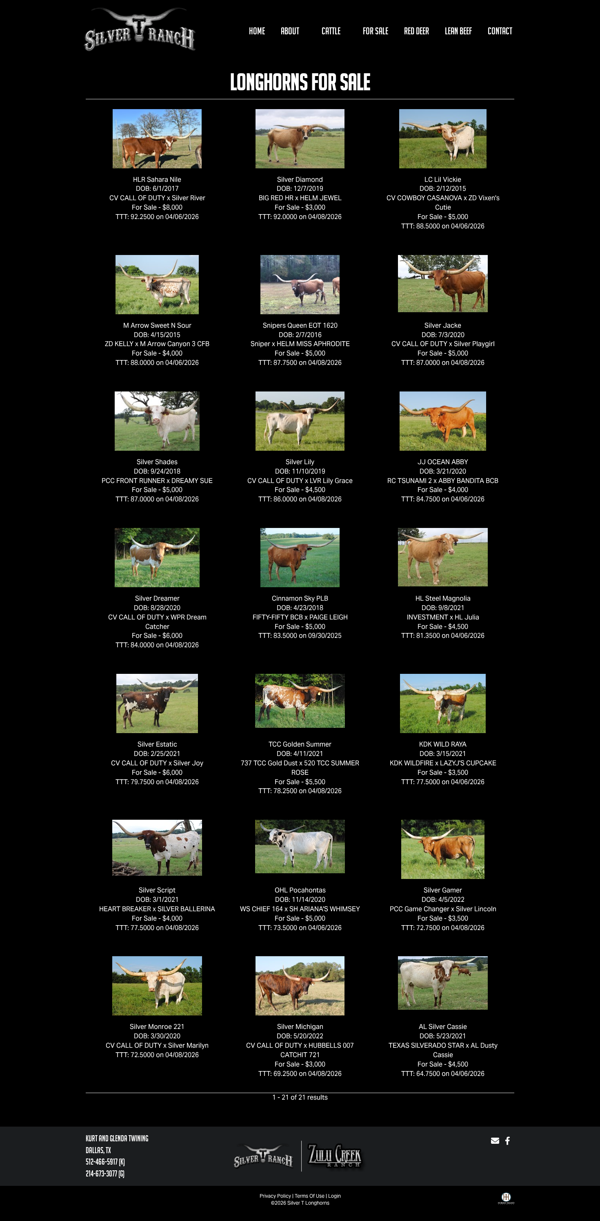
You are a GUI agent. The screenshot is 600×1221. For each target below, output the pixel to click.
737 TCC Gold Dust (269, 763)
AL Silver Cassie (443, 1026)
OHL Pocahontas (300, 890)
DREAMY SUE (192, 480)
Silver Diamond (300, 179)
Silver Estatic (157, 744)
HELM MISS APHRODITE (313, 344)
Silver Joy (188, 763)
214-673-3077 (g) (105, 1173)
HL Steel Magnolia (443, 598)
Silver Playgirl (474, 344)
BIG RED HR (276, 198)
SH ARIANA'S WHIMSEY (324, 909)
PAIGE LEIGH (328, 617)
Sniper (260, 344)
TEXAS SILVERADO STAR (426, 1045)
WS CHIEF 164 (261, 909)
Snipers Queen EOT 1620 (300, 325)
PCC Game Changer (419, 909)
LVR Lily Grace (331, 480)
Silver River (188, 198)
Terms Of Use (309, 1196)
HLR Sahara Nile (157, 179)
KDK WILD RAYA (443, 744)
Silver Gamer (443, 890)
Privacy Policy (275, 1196)
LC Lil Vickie (442, 179)
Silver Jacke (442, 325)
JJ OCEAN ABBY (443, 462)
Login (334, 1196)
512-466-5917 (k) (105, 1161)
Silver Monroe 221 (157, 1026)
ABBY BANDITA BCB (468, 480)
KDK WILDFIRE (411, 763)
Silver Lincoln (476, 909)
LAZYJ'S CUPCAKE (468, 763)
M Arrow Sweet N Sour (157, 325)
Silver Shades (157, 462)
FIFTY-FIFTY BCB (278, 617)
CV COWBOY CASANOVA (424, 198)
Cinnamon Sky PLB (300, 598)
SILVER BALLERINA (186, 909)
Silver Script (157, 890)
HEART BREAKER (125, 909)
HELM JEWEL (321, 198)
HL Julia (467, 617)
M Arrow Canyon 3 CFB (174, 344)
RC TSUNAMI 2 (409, 480)
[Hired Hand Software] (506, 1204)
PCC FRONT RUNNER (133, 480)
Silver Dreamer (157, 598)
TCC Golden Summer (300, 744)
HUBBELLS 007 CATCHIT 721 (317, 1050)
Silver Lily (300, 462)
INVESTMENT (427, 617)
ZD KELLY (119, 344)
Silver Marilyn (188, 1045)
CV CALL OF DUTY (137, 198)
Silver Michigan (300, 1026)
